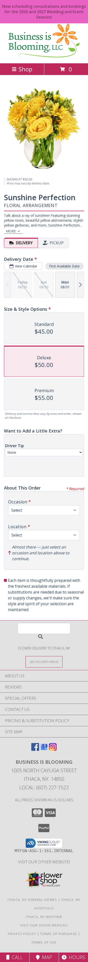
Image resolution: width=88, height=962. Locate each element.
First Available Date (64, 266)
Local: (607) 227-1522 (44, 787)
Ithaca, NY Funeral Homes (32, 899)
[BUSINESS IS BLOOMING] (44, 56)
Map (46, 957)
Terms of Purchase (58, 934)
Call (16, 957)
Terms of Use (44, 942)
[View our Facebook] (35, 749)
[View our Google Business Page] (44, 749)
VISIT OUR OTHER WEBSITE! (44, 862)
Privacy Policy (22, 934)
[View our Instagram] (53, 749)
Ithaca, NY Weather (44, 917)
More (11, 231)
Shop (25, 69)
